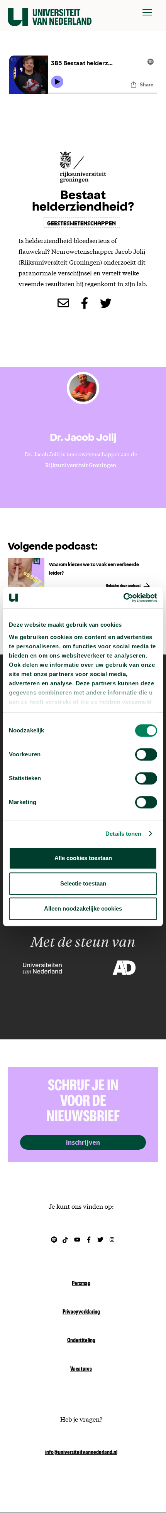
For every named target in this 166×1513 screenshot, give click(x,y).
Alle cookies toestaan (83, 858)
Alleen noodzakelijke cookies (83, 908)
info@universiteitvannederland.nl (81, 1453)
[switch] (146, 754)
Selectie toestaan (83, 883)
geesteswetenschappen (81, 222)
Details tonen (123, 833)
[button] (147, 12)
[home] (49, 12)
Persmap (81, 1284)
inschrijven (83, 1142)
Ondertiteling (81, 1341)
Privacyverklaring (81, 1312)
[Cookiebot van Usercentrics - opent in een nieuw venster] (123, 598)
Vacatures (81, 1369)
